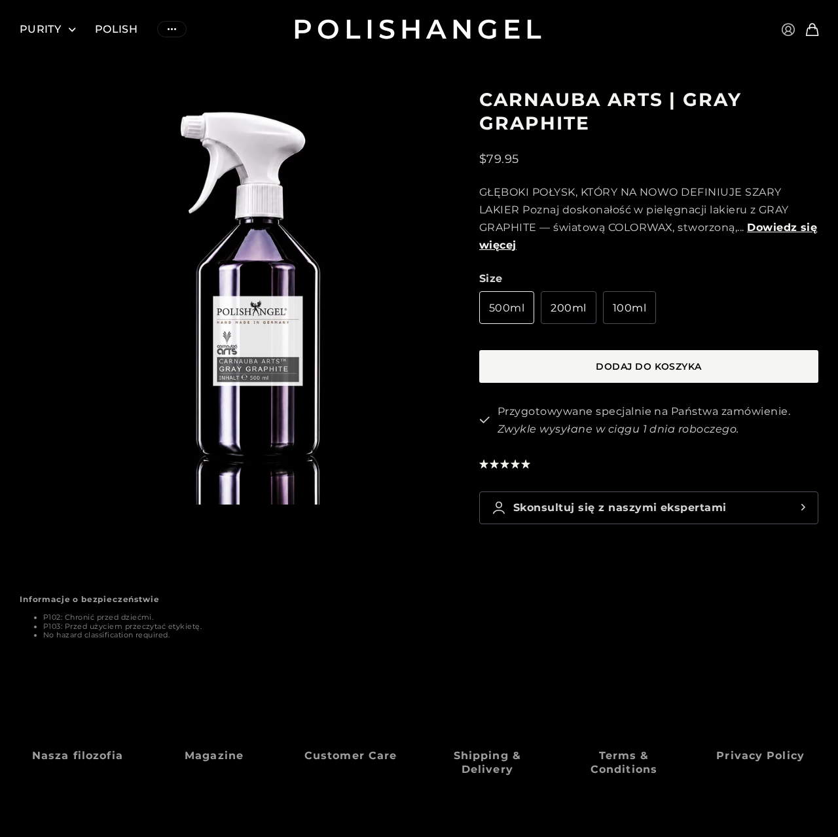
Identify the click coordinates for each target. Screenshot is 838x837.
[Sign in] (788, 29)
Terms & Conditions (624, 762)
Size (491, 278)
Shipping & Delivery (487, 762)
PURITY (40, 29)
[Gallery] (239, 296)
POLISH (116, 29)
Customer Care (350, 755)
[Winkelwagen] (812, 29)
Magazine (214, 755)
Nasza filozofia (77, 755)
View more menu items (172, 29)
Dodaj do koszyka (649, 366)
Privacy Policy (760, 755)
